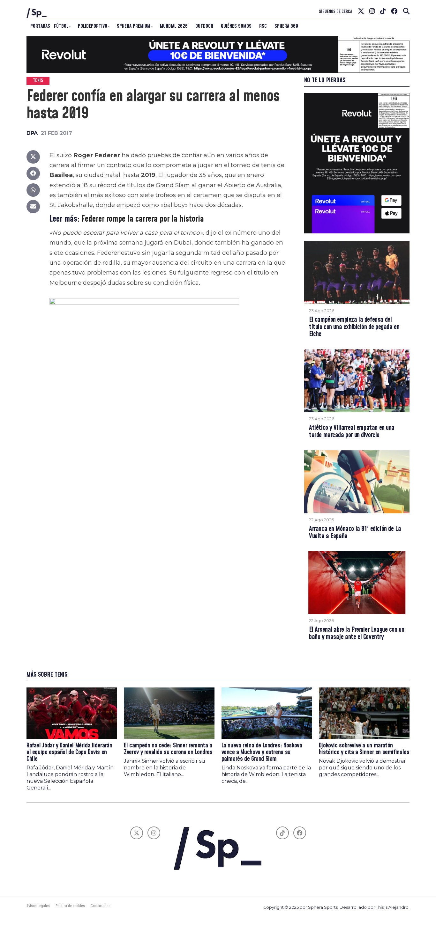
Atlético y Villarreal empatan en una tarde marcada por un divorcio (352, 431)
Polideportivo (92, 26)
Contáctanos (100, 906)
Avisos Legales (38, 906)
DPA (32, 133)
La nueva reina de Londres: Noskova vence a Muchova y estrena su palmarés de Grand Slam (262, 752)
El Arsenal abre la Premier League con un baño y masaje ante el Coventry (356, 633)
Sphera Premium (133, 26)
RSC (263, 26)
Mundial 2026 (174, 26)
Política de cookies (70, 906)
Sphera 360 (286, 26)
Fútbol (61, 26)
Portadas (40, 26)
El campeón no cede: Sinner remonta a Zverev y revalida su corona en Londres (168, 749)
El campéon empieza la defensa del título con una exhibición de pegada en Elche (354, 327)
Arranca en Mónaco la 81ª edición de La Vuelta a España (355, 532)
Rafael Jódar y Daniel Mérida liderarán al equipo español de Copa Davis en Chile (69, 752)
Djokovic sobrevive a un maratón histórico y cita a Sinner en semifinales (364, 749)
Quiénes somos (236, 26)
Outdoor (204, 26)
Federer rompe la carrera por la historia (142, 219)
